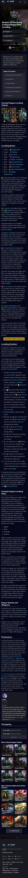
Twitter (18, 717)
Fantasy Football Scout (7, 872)
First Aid (4, 674)
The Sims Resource (13, 868)
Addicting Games (6, 870)
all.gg (3, 868)
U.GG (7, 868)
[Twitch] (16, 47)
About (3, 862)
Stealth (5, 237)
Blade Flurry (21, 395)
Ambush (22, 385)
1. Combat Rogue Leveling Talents (13, 75)
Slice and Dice (19, 417)
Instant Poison (10, 375)
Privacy (21, 862)
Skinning (4, 659)
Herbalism (18, 657)
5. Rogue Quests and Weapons (12, 91)
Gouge (11, 454)
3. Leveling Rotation (10, 83)
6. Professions (8, 95)
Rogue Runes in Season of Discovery (14, 339)
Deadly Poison (16, 180)
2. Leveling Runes (9, 79)
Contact (8, 862)
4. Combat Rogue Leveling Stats (13, 87)
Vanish (5, 678)
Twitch (13, 719)
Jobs (11, 864)
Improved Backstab (16, 197)
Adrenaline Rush (14, 390)
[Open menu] (24, 2)
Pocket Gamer (14, 870)
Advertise (13, 862)
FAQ (18, 862)
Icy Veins (4, 849)
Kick (10, 434)
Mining (12, 659)
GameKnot (16, 872)
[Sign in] (20, 2)
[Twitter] (18, 47)
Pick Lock (23, 610)
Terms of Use (5, 864)
